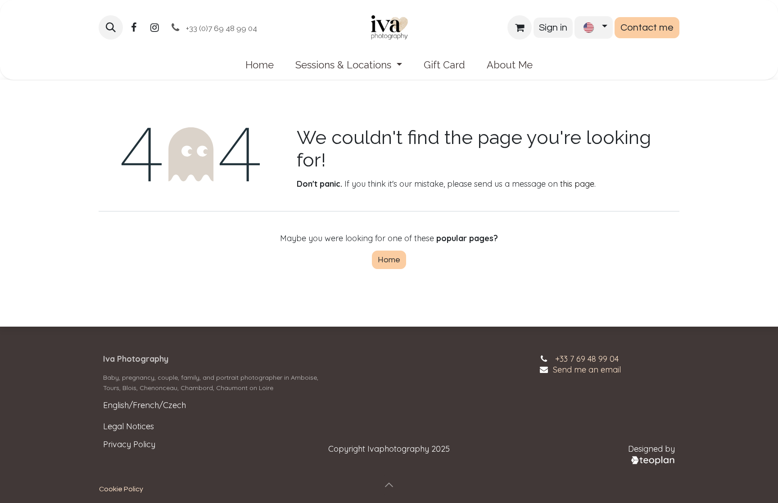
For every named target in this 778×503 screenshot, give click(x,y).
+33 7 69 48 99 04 (587, 359)
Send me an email (587, 369)
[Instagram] (154, 27)
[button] (111, 27)
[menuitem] (260, 65)
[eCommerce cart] (519, 27)
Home (389, 260)
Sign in (553, 27)
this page (577, 184)
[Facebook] (134, 27)
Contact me (647, 27)
